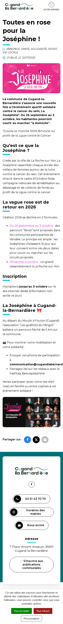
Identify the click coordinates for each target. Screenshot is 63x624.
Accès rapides (51, 9)
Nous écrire (36, 527)
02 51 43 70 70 (35, 498)
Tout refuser (43, 610)
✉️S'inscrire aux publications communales (31, 564)
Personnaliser (31, 618)
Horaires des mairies (35, 512)
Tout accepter (21, 610)
